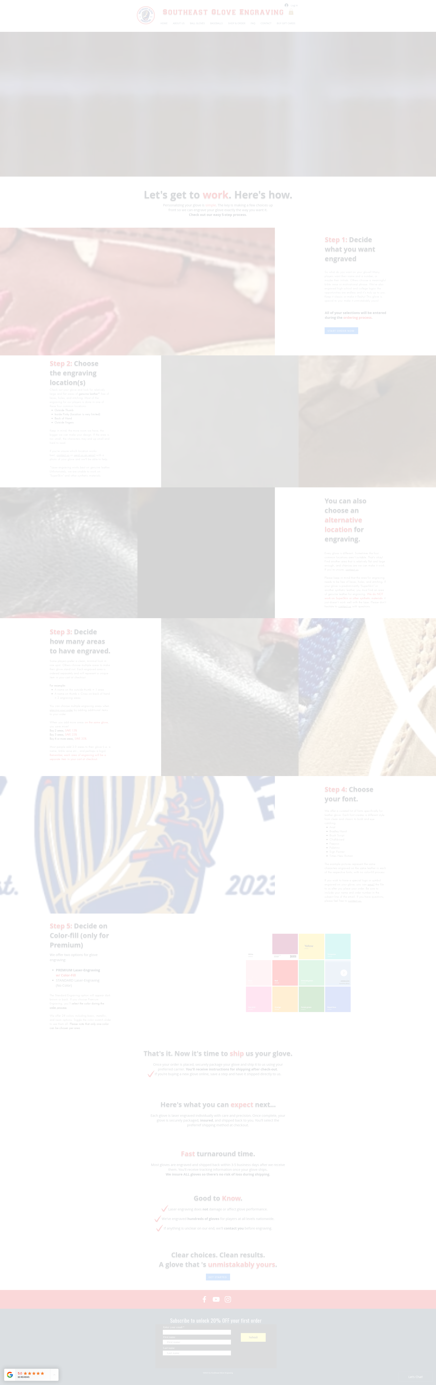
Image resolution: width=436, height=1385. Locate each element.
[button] (269, 644)
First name (171, 713)
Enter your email (174, 703)
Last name (171, 724)
